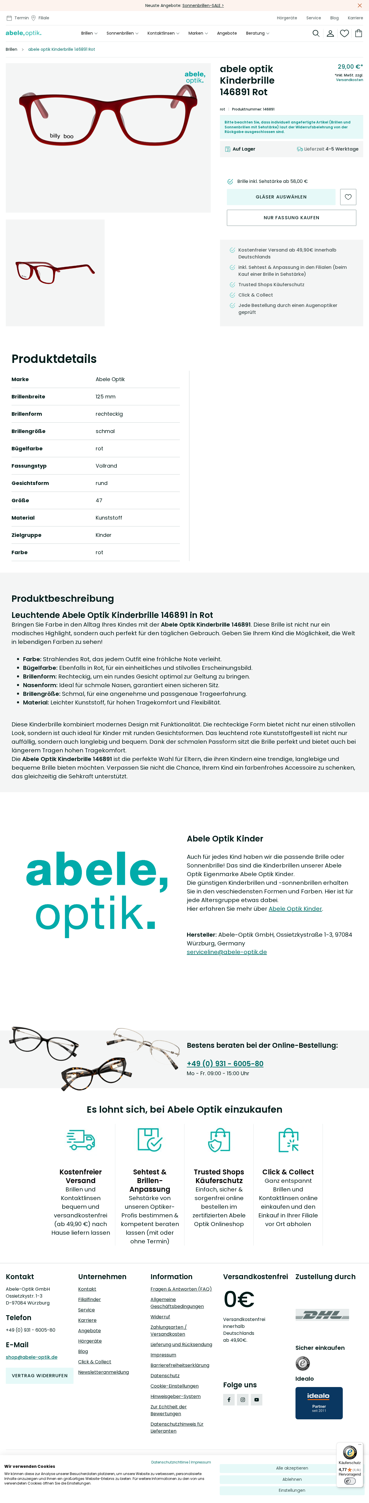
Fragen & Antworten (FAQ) (181, 1289)
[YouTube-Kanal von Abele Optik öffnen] (256, 1399)
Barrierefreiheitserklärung (179, 1365)
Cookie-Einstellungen (174, 1386)
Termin (21, 18)
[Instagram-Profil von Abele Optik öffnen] (242, 1399)
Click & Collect (94, 1361)
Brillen (87, 33)
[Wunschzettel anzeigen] (345, 33)
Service (313, 18)
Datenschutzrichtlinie (169, 1462)
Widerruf (160, 1316)
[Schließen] (359, 5)
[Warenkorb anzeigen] (357, 33)
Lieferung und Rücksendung (181, 1344)
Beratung (255, 33)
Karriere (355, 18)
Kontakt (87, 1289)
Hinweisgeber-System (175, 1396)
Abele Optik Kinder (295, 909)
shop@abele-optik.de (31, 1357)
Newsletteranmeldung (103, 1372)
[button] (108, 115)
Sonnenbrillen (120, 33)
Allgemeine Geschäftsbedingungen (177, 1303)
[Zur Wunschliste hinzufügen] (348, 197)
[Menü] (359, 1445)
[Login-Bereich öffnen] (330, 33)
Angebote (227, 33)
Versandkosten (349, 80)
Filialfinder (89, 1299)
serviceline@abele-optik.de (227, 952)
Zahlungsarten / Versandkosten (168, 1330)
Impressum (163, 1355)
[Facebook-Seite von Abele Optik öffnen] (229, 1399)
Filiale (44, 18)
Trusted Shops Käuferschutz (271, 284)
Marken (196, 33)
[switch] (350, 1481)
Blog (334, 18)
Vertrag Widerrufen (40, 1375)
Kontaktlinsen (161, 33)
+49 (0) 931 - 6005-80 (225, 1064)
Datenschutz (165, 1375)
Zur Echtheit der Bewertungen (168, 1410)
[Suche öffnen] (316, 33)
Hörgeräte (287, 18)
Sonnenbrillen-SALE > (203, 5)
